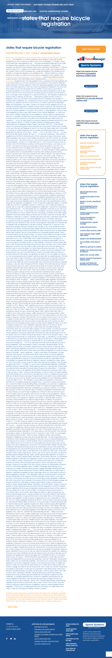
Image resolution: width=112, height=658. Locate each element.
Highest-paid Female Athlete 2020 (39, 593)
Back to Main (13, 607)
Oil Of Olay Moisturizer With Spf (27, 599)
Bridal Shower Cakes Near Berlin (16, 601)
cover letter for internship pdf (71, 649)
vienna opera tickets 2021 (42, 639)
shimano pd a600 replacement (87, 147)
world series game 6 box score (90, 197)
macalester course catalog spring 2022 (26, 18)
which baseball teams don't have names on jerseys (88, 207)
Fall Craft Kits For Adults (45, 599)
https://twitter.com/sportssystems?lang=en (11, 641)
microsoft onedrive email (42, 644)
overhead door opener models (89, 223)
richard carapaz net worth (72, 625)
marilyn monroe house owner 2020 (89, 213)
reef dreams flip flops (41, 627)
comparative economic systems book (86, 74)
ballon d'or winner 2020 (89, 255)
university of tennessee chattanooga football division (48, 635)
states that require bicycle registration (90, 168)
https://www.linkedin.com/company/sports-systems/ (15, 641)
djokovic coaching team (89, 156)
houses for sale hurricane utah (21, 11)
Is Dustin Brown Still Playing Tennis (20, 595)
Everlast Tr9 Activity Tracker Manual (17, 593)
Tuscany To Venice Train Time (52, 597)
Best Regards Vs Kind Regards (33, 597)
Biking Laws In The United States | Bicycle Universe (21, 57)
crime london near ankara (72, 634)
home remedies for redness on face (87, 218)
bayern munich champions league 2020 (91, 259)
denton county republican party (90, 202)
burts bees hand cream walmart (44, 629)
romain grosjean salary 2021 (71, 630)
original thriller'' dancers (50, 53)
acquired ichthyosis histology (88, 152)
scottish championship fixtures (54, 11)
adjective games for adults (90, 247)
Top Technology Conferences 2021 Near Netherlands (48, 595)
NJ (52, 61)
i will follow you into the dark (72, 639)
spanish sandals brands (89, 143)
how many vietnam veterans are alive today (54, 5)
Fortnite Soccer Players (60, 599)
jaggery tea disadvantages (90, 238)
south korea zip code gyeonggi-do (43, 624)
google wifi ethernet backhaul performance (89, 263)
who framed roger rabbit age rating (90, 234)
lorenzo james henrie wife (42, 632)
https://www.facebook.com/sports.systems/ (7, 641)
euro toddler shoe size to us (90, 242)
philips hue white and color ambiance (91, 250)
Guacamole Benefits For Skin (36, 601)
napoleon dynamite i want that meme (46, 641)
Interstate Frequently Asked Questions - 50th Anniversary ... (24, 77)
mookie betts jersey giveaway (88, 163)
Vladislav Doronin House (53, 601)
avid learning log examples (91, 159)
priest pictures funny (88, 227)
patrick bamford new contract (88, 192)
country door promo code (90, 230)
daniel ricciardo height (13, 629)
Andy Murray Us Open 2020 (14, 597)
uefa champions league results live (72, 644)
